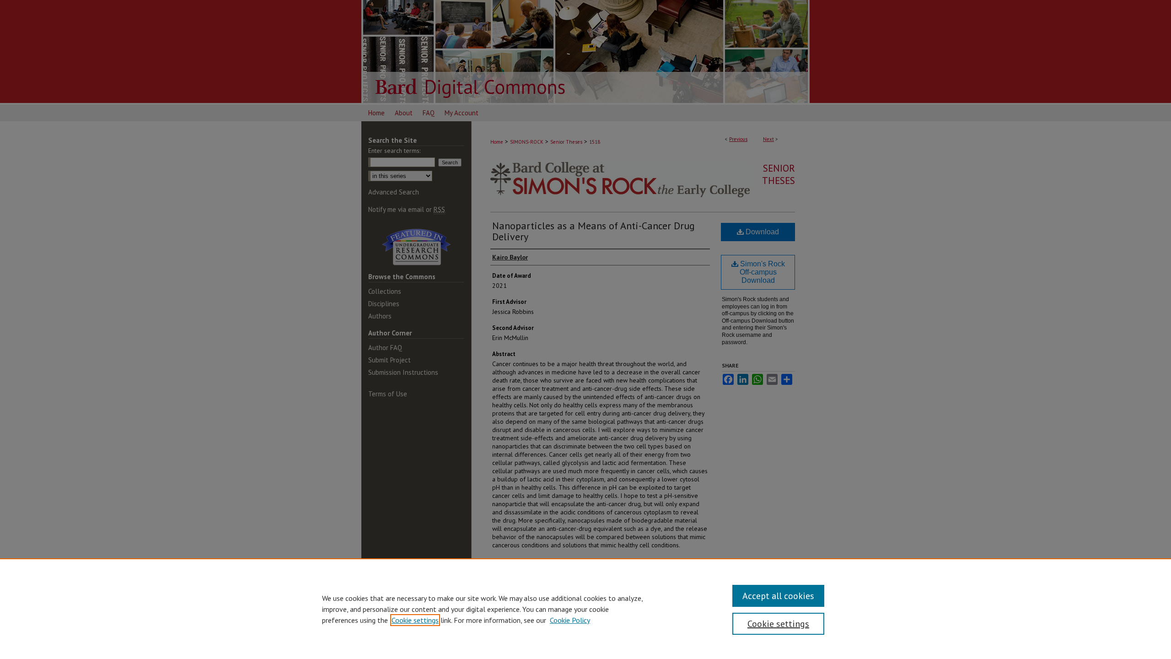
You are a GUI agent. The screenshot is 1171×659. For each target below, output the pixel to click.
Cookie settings (415, 620)
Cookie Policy (570, 620)
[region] (585, 608)
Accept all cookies (778, 596)
